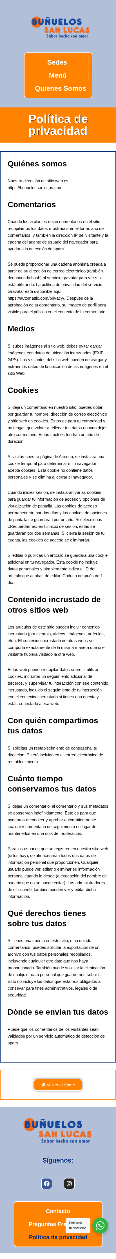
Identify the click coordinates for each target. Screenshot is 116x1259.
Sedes (57, 62)
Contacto (58, 1211)
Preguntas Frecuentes (58, 1224)
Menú (58, 75)
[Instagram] (69, 1183)
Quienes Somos (60, 88)
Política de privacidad (58, 1237)
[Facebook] (46, 1183)
